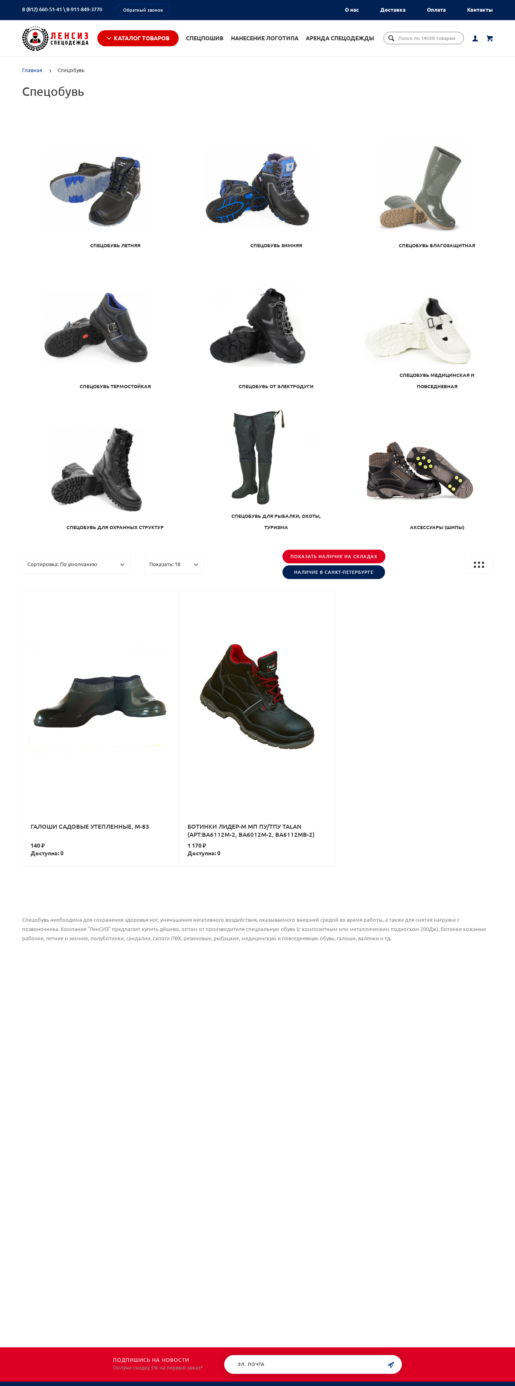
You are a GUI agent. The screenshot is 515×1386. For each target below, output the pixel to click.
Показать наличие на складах (333, 556)
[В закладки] (169, 599)
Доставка (393, 9)
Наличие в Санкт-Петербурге (333, 572)
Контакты (480, 9)
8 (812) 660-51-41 (42, 9)
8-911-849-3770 (84, 9)
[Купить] (109, 685)
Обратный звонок (143, 10)
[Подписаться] (390, 1365)
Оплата (436, 9)
